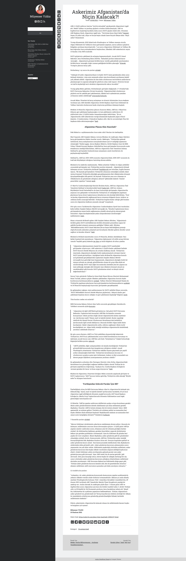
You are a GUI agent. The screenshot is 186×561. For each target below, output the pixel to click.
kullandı (106, 415)
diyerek (123, 63)
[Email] (59, 43)
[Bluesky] (59, 24)
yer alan (96, 241)
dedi (96, 121)
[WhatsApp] (59, 12)
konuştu (92, 306)
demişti (126, 33)
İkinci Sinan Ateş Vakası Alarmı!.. (37, 50)
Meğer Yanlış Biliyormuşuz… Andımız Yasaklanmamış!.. (84, 543)
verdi (93, 181)
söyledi (98, 70)
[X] (59, 20)
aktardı (91, 341)
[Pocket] (59, 39)
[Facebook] (59, 31)
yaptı (82, 216)
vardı (87, 144)
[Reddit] (59, 35)
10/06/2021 (94, 20)
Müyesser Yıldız (40, 16)
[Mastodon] (59, 27)
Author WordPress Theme (102, 559)
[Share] (59, 47)
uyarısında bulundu (99, 96)
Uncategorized (83, 529)
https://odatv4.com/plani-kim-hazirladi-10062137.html (98, 517)
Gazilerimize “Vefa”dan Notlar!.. (36, 60)
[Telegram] (59, 16)
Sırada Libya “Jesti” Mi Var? (120, 542)
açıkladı (127, 283)
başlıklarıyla (104, 169)
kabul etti (105, 188)
